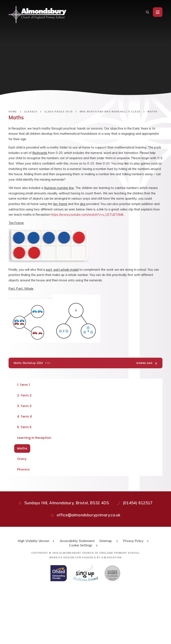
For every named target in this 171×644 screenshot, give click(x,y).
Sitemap (106, 541)
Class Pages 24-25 (58, 111)
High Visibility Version (33, 541)
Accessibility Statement (77, 541)
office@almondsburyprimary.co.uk (88, 515)
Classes (31, 111)
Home (13, 111)
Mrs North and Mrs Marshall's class (110, 111)
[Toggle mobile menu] (157, 12)
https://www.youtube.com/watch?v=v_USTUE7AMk (87, 214)
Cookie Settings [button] (80, 545)
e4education (112, 557)
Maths (152, 111)
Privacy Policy (133, 541)
